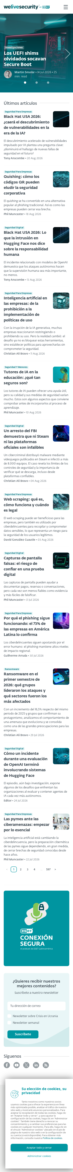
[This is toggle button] (66, 7)
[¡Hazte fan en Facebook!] (7, 1065)
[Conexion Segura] (36, 928)
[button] (67, 53)
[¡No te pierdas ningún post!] (46, 1065)
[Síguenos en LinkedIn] (36, 1065)
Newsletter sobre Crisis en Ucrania (35, 1016)
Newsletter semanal (26, 1023)
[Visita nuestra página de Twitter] (26, 1065)
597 (48, 869)
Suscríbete (23, 1034)
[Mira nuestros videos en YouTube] (16, 1065)
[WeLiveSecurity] (27, 6)
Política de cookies (52, 1138)
